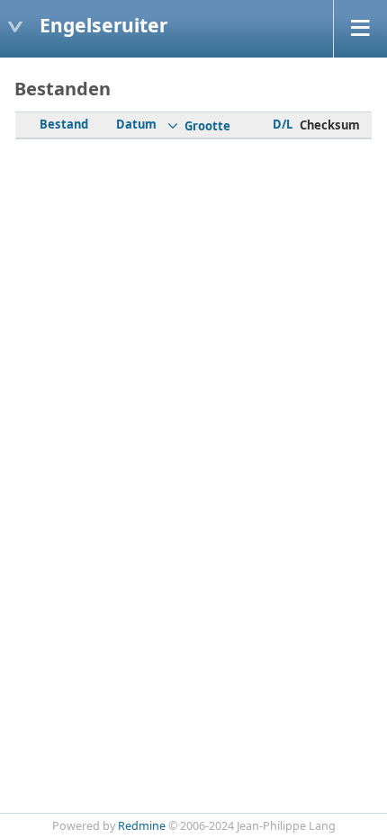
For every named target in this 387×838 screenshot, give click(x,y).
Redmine (142, 826)
